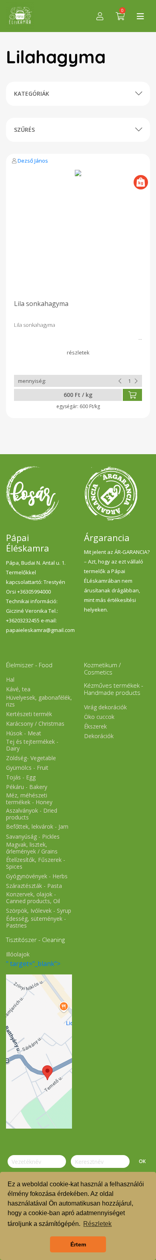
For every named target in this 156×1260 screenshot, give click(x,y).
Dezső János (33, 160)
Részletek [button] (97, 1223)
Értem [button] (78, 1244)
